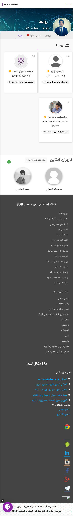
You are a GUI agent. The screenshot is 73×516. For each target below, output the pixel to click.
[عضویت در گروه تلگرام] (67, 489)
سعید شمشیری (22, 189)
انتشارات (65, 330)
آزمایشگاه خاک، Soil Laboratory (54, 82)
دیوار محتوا (35, 35)
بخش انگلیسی (63, 414)
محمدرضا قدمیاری (54, 189)
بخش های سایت (61, 292)
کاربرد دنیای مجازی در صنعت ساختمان (54, 131)
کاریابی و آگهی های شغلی (57, 352)
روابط (20, 35)
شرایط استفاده (61, 256)
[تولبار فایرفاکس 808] (67, 437)
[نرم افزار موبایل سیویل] (67, 445)
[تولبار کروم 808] (67, 428)
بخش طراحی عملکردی (59, 309)
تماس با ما (63, 229)
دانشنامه (65, 341)
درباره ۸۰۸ (63, 213)
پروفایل (48, 35)
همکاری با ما (62, 235)
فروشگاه (65, 325)
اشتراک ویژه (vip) (59, 240)
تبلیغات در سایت (60, 283)
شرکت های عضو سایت (57, 251)
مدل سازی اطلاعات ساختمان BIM (54, 314)
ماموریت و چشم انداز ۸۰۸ (56, 219)
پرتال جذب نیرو (61, 267)
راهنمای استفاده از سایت (57, 278)
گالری (66, 336)
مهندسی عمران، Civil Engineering (19, 82)
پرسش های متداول (59, 272)
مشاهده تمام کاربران (36, 160)
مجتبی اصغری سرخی (57, 117)
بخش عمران (63, 298)
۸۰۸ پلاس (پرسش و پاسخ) (56, 346)
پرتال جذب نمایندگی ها (57, 261)
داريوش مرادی (57, 71)
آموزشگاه (65, 320)
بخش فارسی (64, 409)
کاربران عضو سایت (59, 245)
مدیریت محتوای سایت (23, 71)
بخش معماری (63, 304)
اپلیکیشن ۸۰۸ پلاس (59, 224)
